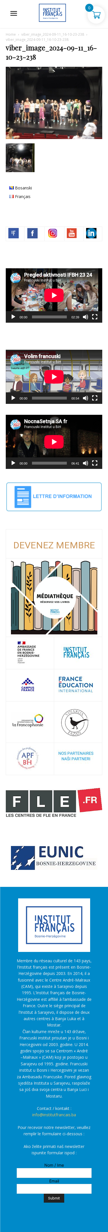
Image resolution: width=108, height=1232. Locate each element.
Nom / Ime (54, 1165)
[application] (54, 295)
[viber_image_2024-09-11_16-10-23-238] (54, 137)
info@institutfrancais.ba (54, 1114)
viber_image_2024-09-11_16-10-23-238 (52, 34)
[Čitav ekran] (95, 317)
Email (54, 1180)
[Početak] (13, 317)
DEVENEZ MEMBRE (54, 545)
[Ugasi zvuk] (85, 317)
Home (11, 34)
